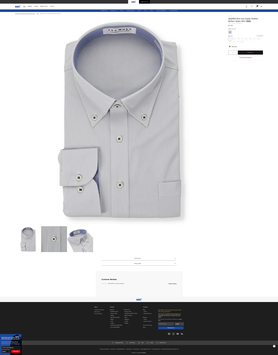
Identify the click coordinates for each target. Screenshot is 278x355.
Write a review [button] (173, 283)
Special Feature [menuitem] (147, 313)
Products (112, 307)
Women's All (127, 309)
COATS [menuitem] (151, 10)
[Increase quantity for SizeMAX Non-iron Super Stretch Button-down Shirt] (236, 53)
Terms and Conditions (104, 349)
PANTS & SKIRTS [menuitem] (128, 315)
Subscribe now (170, 327)
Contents (145, 307)
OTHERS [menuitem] (126, 323)
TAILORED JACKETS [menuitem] (115, 317)
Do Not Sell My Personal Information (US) (169, 349)
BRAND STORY (44, 6)
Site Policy (113, 349)
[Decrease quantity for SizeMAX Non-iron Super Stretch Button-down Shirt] (229, 53)
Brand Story (97, 311)
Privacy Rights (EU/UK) (145, 349)
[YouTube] (177, 333)
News (144, 327)
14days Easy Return (245, 57)
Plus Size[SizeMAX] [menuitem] (173, 10)
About (96, 307)
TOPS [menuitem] (112, 321)
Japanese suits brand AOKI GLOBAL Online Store (25, 13)
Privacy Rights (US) (156, 349)
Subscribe (15, 351)
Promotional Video (147, 325)
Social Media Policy (120, 349)
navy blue (230, 32)
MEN (24, 6)
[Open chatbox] (274, 346)
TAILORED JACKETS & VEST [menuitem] (131, 313)
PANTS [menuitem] (112, 319)
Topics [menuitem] (145, 311)
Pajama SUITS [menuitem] (114, 313)
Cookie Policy (129, 349)
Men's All (112, 309)
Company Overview (99, 309)
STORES (36, 6)
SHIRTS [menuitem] (112, 315)
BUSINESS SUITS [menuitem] (104, 10)
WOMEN (30, 6)
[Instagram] (173, 333)
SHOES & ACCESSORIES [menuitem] (116, 325)
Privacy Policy (136, 349)
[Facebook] (169, 333)
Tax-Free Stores (98, 313)
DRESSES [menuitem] (127, 319)
